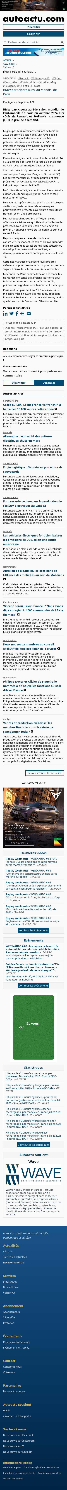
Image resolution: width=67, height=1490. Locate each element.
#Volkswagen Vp (40, 78)
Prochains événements (16, 1342)
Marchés (7, 432)
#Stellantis (23, 86)
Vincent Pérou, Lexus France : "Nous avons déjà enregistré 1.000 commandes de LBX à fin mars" (33, 610)
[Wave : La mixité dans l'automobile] (33, 1174)
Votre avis (9, 1372)
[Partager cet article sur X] (11, 313)
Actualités (9, 63)
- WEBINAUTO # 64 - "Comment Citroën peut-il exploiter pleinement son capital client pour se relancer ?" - (33, 885)
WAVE (6, 1410)
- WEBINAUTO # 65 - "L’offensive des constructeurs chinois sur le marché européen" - (31, 873)
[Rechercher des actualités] (62, 42)
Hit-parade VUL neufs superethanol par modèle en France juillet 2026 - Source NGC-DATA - (31, 1076)
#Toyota (35, 86)
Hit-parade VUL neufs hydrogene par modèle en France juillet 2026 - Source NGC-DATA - (33, 1088)
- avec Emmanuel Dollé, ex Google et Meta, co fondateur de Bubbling (32, 971)
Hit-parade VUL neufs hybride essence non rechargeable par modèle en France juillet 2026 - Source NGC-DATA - (33, 1124)
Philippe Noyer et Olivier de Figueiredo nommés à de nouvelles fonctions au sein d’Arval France (32, 686)
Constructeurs (10, 400)
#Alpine (56, 78)
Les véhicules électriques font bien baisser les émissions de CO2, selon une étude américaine (32, 540)
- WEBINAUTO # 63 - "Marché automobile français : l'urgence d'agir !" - (33, 897)
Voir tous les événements (33, 930)
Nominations (10, 566)
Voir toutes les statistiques (33, 1144)
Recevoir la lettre (13, 1262)
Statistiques (10, 1281)
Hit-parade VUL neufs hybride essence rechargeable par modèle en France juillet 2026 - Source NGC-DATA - (33, 1112)
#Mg (53, 82)
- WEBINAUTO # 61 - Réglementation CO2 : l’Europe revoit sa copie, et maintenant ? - (33, 921)
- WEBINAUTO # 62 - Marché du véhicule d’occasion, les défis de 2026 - (31, 909)
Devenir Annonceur (14, 1391)
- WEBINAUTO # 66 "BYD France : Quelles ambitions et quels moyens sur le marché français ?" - (31, 862)
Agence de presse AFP (22, 323)
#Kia (46, 82)
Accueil (7, 60)
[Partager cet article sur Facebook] (17, 313)
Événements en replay (16, 1347)
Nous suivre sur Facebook (18, 1435)
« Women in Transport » (17, 1416)
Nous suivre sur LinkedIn (17, 1451)
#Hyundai (36, 82)
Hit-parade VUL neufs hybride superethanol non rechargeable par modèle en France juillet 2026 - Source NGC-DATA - (33, 1100)
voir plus (19, 339)
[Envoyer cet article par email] (28, 313)
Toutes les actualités (15, 1257)
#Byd (15, 82)
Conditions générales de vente (19, 1473)
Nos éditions (10, 1287)
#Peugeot (9, 86)
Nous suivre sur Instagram (19, 1440)
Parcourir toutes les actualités (44, 773)
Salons (7, 67)
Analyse (7, 719)
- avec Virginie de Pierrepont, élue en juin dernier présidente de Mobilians (32, 952)
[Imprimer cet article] (22, 313)
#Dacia (24, 82)
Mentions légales (12, 1467)
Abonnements (11, 1312)
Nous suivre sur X (13, 1446)
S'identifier (33, 27)
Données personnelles (49, 1473)
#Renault (23, 78)
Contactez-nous (12, 1366)
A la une (7, 1251)
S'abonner (33, 33)
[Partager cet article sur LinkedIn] (5, 313)
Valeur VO (9, 1292)
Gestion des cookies (13, 1478)
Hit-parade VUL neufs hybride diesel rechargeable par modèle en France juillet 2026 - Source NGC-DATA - (33, 1135)
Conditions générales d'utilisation (41, 1467)
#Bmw (7, 82)
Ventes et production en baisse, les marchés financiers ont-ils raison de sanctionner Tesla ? (28, 727)
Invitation (8, 1323)
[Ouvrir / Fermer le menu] (5, 42)
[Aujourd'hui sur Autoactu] (33, 19)
